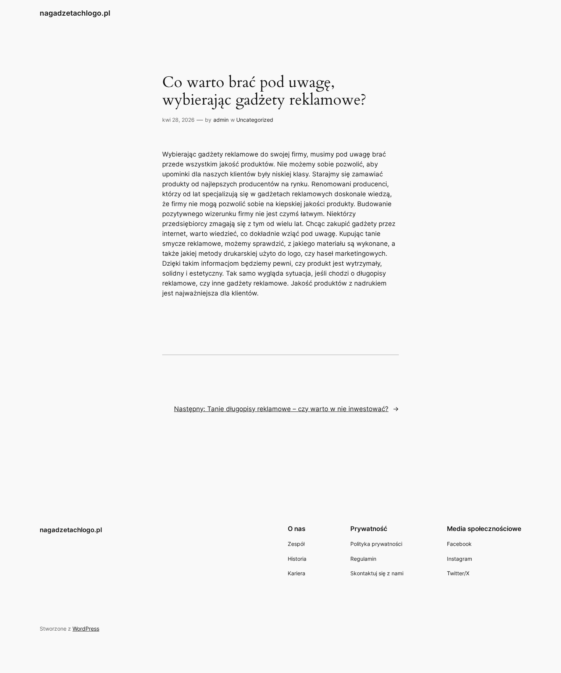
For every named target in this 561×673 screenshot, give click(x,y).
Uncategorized (254, 119)
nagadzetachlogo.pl (75, 13)
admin (221, 119)
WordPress (86, 628)
